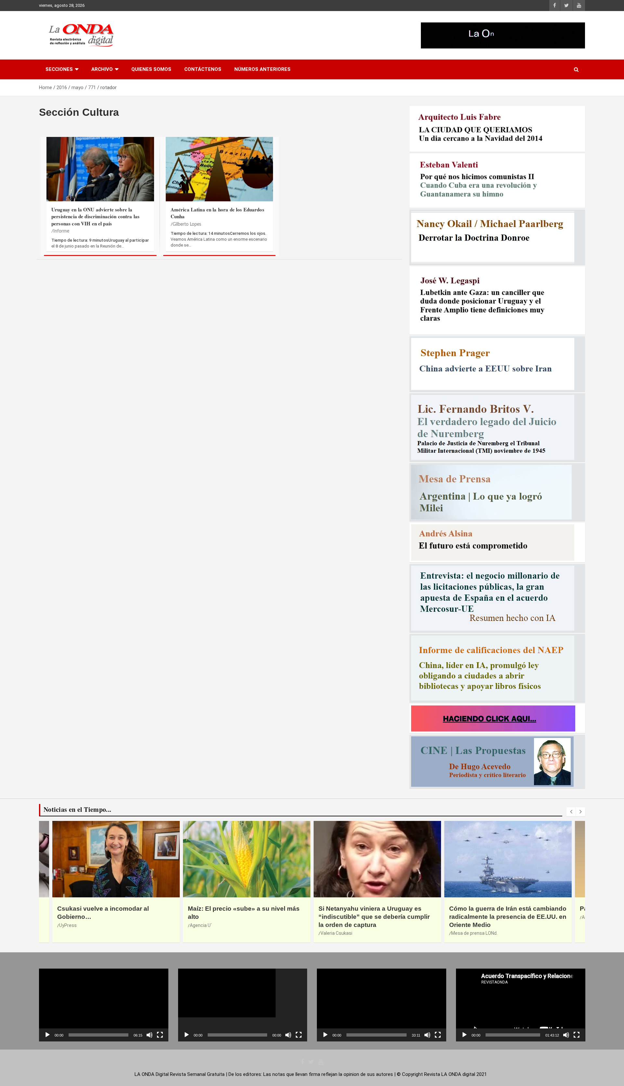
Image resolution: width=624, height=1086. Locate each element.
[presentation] (571, 811)
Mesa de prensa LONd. (343, 933)
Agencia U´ (70, 925)
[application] (103, 1005)
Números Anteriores (262, 69)
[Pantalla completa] (160, 1035)
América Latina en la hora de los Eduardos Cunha (217, 213)
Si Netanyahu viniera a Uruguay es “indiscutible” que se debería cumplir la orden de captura (243, 916)
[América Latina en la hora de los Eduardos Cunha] (219, 172)
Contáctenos (202, 69)
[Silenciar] (149, 1035)
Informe (61, 231)
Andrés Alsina (465, 917)
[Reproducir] (47, 1035)
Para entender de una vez (487, 908)
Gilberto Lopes (187, 224)
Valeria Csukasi (206, 933)
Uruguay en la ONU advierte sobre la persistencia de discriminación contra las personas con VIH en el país (95, 216)
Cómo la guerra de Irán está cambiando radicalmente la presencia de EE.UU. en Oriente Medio (377, 916)
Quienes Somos (151, 69)
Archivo (102, 69)
